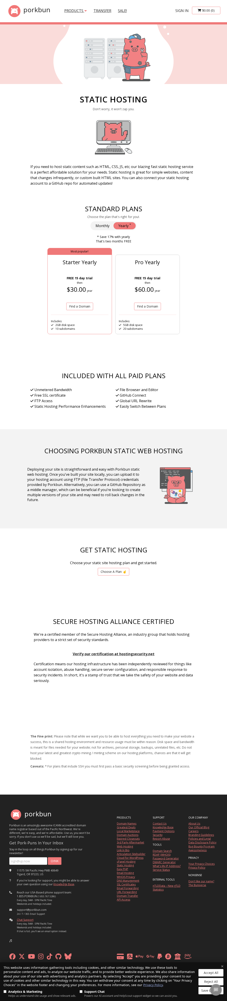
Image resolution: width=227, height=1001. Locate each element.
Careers (193, 831)
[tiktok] (49, 957)
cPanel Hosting (126, 861)
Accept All (211, 973)
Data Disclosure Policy (202, 842)
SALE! (122, 10)
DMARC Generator (164, 862)
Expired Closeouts (128, 839)
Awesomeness (197, 850)
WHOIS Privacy (126, 877)
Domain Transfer (127, 896)
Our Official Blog (198, 827)
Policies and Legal (199, 839)
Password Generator (166, 858)
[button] (10, 940)
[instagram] (41, 957)
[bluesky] (68, 957)
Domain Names (126, 823)
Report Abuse (161, 839)
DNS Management (128, 881)
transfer (102, 10)
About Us (194, 823)
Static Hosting (125, 865)
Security (157, 835)
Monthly (103, 225)
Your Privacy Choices (201, 864)
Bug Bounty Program (201, 846)
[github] (58, 957)
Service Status (161, 870)
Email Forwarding (128, 888)
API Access (123, 899)
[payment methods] (155, 957)
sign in (182, 10)
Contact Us (159, 823)
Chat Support (25, 920)
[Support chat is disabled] (216, 990)
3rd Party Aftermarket (130, 842)
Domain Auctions (127, 835)
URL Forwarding (127, 892)
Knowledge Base (63, 884)
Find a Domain (79, 306)
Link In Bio (123, 850)
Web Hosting (125, 846)
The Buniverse (197, 885)
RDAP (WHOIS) (161, 855)
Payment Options (163, 831)
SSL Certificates (126, 884)
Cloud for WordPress (130, 858)
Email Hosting (125, 873)
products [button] (74, 10)
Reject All (211, 981)
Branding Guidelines (201, 835)
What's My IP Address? (167, 866)
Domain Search (162, 851)
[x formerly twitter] (22, 957)
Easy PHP (122, 869)
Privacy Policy (153, 985)
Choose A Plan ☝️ (113, 571)
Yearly (124, 225)
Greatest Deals (126, 827)
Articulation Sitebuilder (131, 854)
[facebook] (12, 957)
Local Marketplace (128, 831)
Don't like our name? (201, 881)
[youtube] (31, 957)
